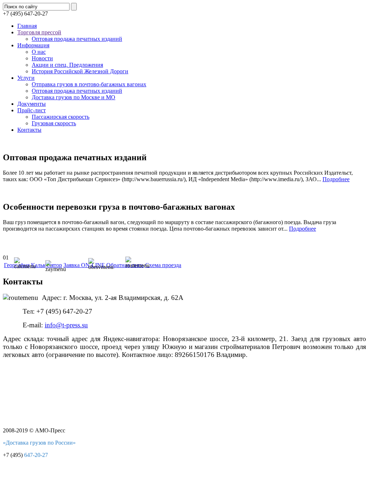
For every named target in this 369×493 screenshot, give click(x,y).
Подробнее (336, 179)
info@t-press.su (66, 325)
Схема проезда (163, 265)
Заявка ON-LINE (84, 265)
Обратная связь (125, 265)
